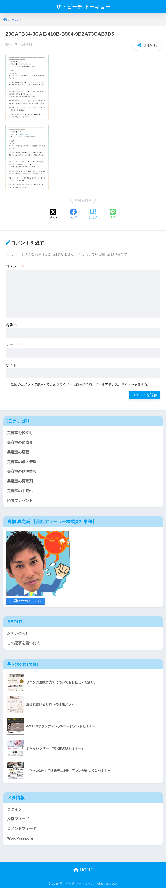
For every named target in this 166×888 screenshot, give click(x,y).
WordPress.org (20, 838)
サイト (11, 365)
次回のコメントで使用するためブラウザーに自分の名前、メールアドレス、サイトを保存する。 (80, 384)
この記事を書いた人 (23, 643)
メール (13, 345)
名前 (12, 325)
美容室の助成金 (20, 442)
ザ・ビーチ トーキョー (83, 6)
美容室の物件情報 (22, 471)
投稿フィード (18, 819)
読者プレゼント (20, 501)
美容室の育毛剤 (20, 481)
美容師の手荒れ (20, 491)
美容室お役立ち (20, 433)
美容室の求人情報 (22, 462)
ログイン (14, 809)
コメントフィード (22, 829)
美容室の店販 (18, 452)
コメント (15, 266)
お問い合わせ (18, 633)
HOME (85, 869)
